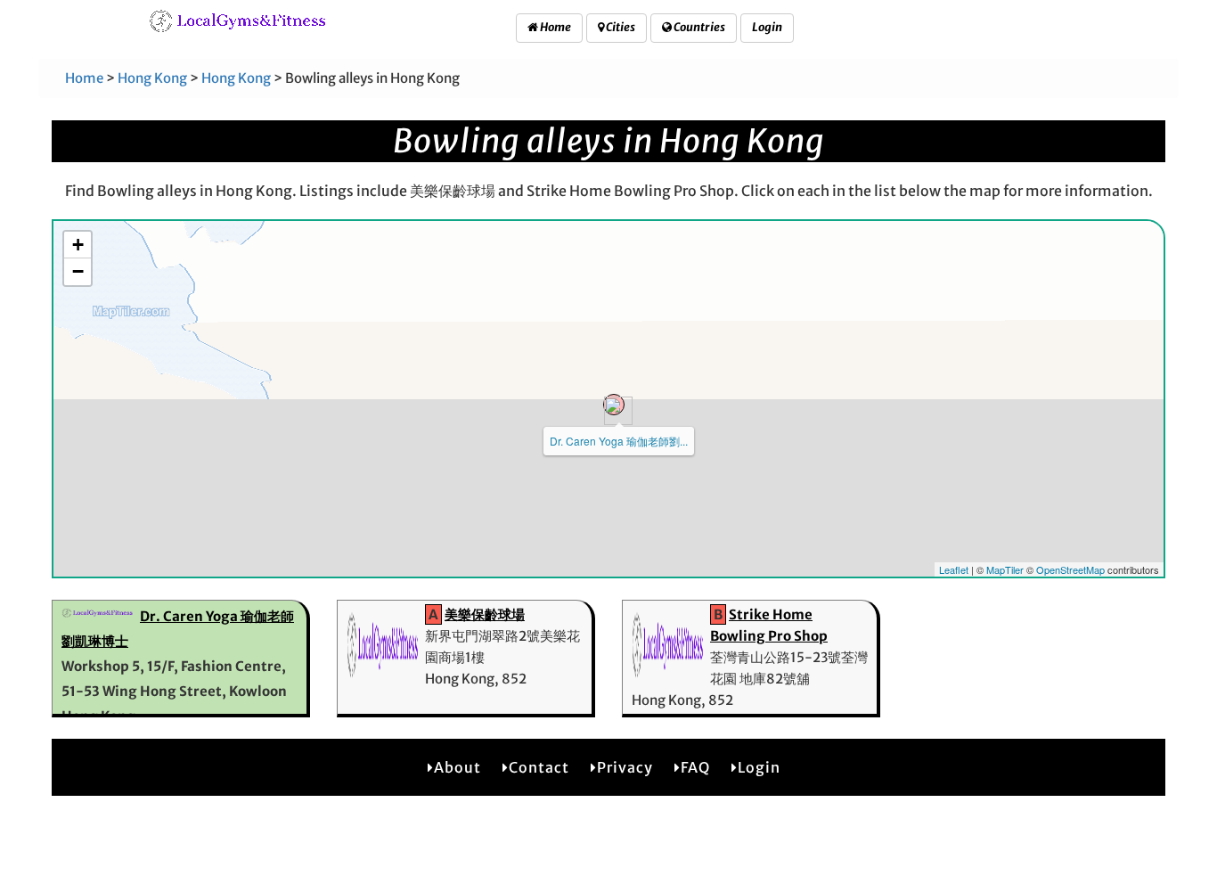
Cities (619, 27)
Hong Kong (152, 78)
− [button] (78, 271)
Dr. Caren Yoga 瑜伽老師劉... (619, 440)
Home (554, 27)
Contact (539, 767)
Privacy (625, 767)
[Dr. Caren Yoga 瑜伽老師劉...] (614, 404)
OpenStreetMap (1070, 569)
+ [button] (78, 244)
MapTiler (1005, 569)
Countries (698, 27)
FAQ (695, 767)
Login (767, 27)
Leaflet (953, 569)
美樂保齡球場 (485, 614)
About (457, 767)
